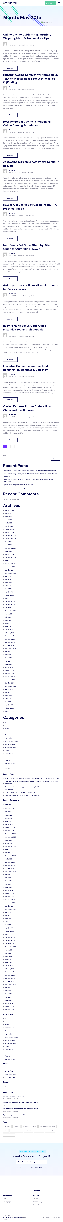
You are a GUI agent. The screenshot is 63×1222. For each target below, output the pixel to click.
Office (7, 751)
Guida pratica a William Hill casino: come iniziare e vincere (30, 287)
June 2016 (8, 658)
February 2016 (10, 670)
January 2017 (9, 636)
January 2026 (9, 532)
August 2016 (9, 652)
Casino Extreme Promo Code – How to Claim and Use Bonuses (28, 408)
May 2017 (8, 623)
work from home (9, 1135)
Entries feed (9, 1071)
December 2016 (10, 639)
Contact (35, 1199)
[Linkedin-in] (35, 1183)
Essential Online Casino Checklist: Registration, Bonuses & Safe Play (26, 368)
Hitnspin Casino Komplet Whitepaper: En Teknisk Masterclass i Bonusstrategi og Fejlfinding (30, 78)
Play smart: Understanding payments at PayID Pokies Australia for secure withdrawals (28, 480)
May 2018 (8, 586)
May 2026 (8, 520)
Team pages (7, 1202)
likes (6, 1131)
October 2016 (9, 645)
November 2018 (10, 567)
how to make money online (47, 1127)
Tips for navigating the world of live (14, 1115)
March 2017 (9, 630)
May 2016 (8, 661)
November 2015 (10, 680)
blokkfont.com (10, 732)
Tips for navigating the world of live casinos (18, 485)
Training (7, 760)
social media (50, 1131)
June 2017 (8, 620)
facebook (7, 1127)
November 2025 (10, 539)
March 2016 (9, 667)
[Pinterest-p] (28, 1183)
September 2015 (10, 686)
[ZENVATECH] (10, 3)
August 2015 (9, 689)
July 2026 (8, 514)
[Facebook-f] (8, 1183)
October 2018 (9, 570)
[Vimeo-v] (42, 1183)
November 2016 (10, 642)
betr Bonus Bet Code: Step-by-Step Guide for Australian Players (27, 247)
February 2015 (10, 708)
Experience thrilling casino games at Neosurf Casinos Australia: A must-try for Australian (30, 475)
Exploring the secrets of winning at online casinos (20, 488)
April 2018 (8, 589)
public (7, 757)
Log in (7, 1068)
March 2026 (9, 526)
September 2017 (10, 611)
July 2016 (8, 655)
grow (34, 1127)
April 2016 (8, 664)
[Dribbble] (48, 1183)
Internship (8, 738)
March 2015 (9, 705)
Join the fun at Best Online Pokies (14, 1096)
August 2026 (9, 510)
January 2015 (9, 711)
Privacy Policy (37, 1202)
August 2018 (9, 576)
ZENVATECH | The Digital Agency (12, 1217)
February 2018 (10, 595)
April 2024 (8, 551)
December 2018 (10, 564)
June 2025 (8, 542)
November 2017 (10, 605)
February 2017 (9, 633)
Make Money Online (11, 741)
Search (5, 455)
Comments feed (10, 1074)
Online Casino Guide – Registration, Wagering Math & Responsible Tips (27, 36)
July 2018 (8, 579)
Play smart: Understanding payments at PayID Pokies (20, 1108)
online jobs (29, 1131)
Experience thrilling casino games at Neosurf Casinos (20, 1102)
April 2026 (8, 523)
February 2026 (10, 529)
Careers (7, 735)
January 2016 (9, 674)
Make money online (16, 1131)
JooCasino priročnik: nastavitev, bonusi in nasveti (31, 163)
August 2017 (9, 614)
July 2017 (8, 617)
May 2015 (8, 699)
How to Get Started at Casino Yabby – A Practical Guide (30, 206)
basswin (7, 729)
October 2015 (9, 683)
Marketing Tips (10, 744)
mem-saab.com (10, 747)
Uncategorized (29, 45)
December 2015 (10, 677)
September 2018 (10, 573)
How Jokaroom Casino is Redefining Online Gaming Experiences (27, 123)
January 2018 (9, 598)
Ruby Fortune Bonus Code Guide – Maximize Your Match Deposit (26, 327)
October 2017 (9, 608)
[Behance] (55, 1183)
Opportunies (9, 754)
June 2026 (8, 517)
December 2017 (10, 601)
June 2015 (8, 696)
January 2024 (9, 554)
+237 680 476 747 (38, 1168)
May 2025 (8, 545)
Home (5, 13)
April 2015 (8, 702)
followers (16, 1127)
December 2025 (10, 536)
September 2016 (10, 648)
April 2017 (8, 627)
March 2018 (9, 592)
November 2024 (10, 548)
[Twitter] (21, 1183)
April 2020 (8, 561)
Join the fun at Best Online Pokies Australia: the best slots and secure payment (30, 471)
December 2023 (10, 557)
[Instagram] (14, 1183)
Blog (4, 1199)
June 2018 (8, 583)
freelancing (26, 1127)
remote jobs (39, 1131)
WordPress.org (10, 1077)
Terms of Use (37, 1205)
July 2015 (8, 692)
